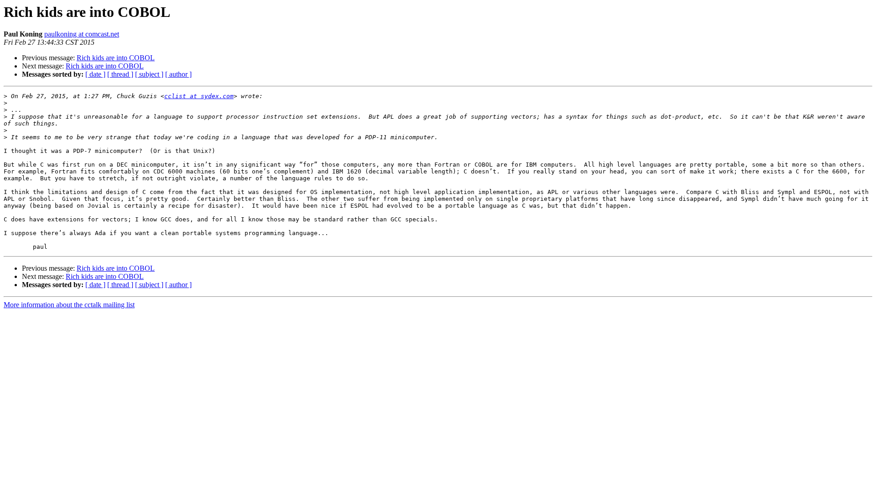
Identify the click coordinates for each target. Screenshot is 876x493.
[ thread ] (120, 74)
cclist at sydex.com (199, 96)
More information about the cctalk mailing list (69, 305)
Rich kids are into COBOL (116, 58)
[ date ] (95, 74)
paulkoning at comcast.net (81, 34)
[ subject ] (149, 74)
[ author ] (178, 74)
